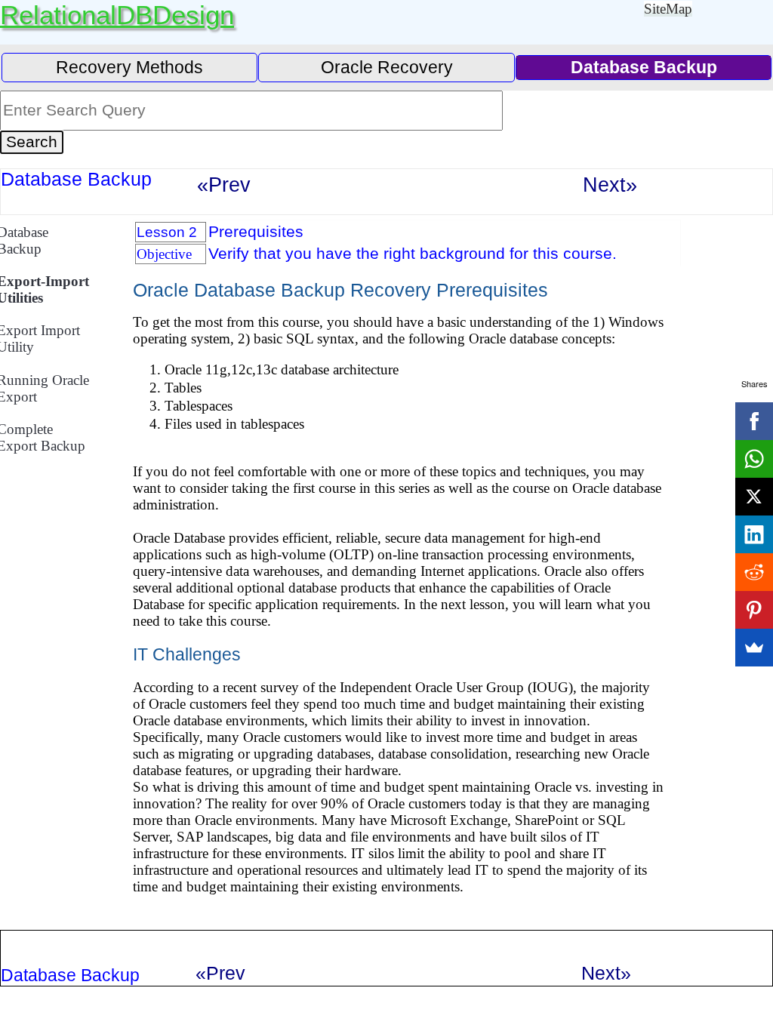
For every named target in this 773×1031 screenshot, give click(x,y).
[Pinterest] (754, 610)
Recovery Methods (129, 67)
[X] (754, 497)
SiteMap (668, 9)
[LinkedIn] (754, 534)
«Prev (224, 184)
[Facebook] (754, 421)
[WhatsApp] (754, 459)
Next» (610, 184)
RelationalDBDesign (117, 14)
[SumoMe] (754, 647)
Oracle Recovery (387, 67)
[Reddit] (754, 572)
